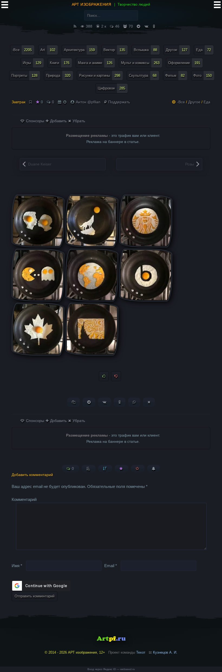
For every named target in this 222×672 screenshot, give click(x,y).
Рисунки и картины (99, 76)
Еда (203, 50)
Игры (32, 63)
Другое (176, 50)
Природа (58, 76)
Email (110, 565)
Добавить (58, 121)
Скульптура (142, 76)
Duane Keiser (39, 164)
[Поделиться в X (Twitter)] (149, 402)
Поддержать (118, 102)
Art (47, 50)
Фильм (175, 76)
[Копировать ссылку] (73, 402)
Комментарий (24, 499)
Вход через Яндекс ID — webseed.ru (111, 669)
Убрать (78, 121)
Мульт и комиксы (140, 63)
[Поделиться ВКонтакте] (104, 402)
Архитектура (79, 50)
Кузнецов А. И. (165, 652)
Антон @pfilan (88, 102)
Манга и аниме (95, 63)
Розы (189, 164)
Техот (140, 652)
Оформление (184, 63)
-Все (22, 50)
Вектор (114, 50)
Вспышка (145, 50)
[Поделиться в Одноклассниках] (119, 402)
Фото (202, 76)
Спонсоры (34, 121)
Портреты (24, 76)
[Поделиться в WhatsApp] (134, 402)
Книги (59, 63)
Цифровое (111, 88)
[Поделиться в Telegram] (89, 402)
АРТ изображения (91, 4)
